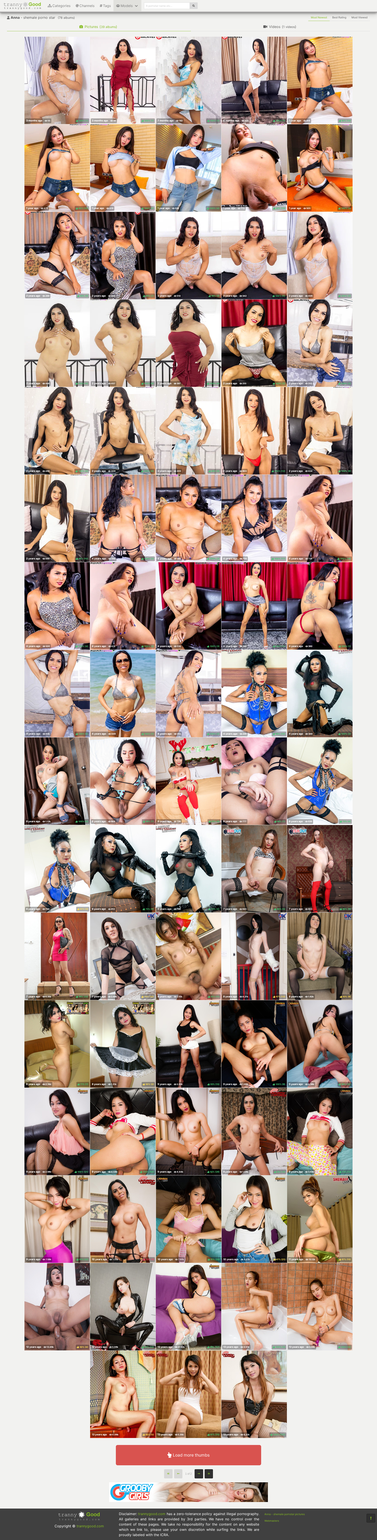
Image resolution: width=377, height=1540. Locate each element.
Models (127, 5)
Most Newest (319, 17)
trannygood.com (90, 1526)
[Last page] (209, 1473)
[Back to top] (371, 1518)
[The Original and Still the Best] (188, 1500)
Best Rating (339, 17)
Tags (107, 5)
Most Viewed (359, 17)
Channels (86, 5)
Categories (61, 5)
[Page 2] (199, 1473)
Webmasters (271, 1520)
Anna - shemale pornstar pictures (284, 1514)
